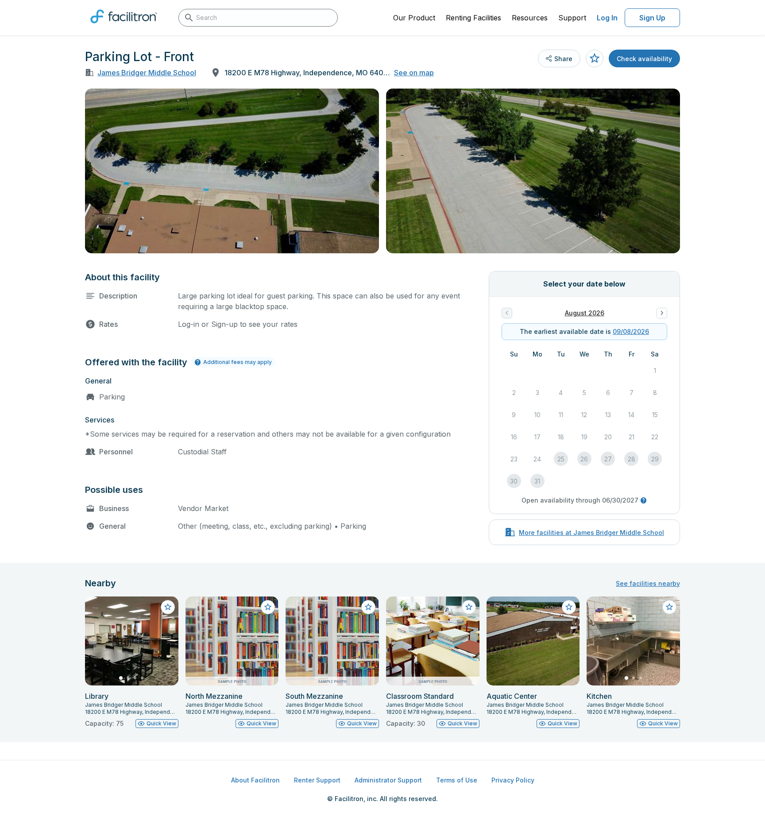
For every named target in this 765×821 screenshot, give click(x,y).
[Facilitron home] (123, 26)
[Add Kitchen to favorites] (669, 607)
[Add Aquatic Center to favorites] (569, 607)
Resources (530, 17)
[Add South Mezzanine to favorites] (368, 607)
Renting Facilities (473, 17)
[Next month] (662, 313)
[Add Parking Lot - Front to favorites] (594, 58)
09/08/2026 (631, 331)
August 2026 (584, 313)
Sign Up (652, 17)
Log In (607, 17)
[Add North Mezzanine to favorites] (268, 607)
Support (572, 17)
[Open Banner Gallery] (232, 171)
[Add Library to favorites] (168, 607)
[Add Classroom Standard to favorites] (469, 607)
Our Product (414, 17)
